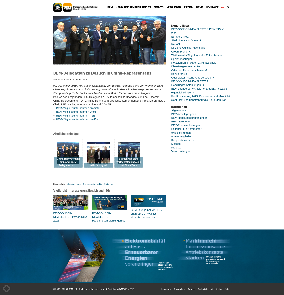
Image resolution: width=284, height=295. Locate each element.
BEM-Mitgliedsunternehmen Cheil (76, 111)
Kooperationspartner (183, 140)
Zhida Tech (109, 184)
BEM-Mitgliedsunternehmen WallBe (77, 119)
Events (159, 7)
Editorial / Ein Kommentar (186, 128)
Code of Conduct (205, 289)
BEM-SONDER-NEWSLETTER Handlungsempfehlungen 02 (108, 217)
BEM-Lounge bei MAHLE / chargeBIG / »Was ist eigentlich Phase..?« (146, 213)
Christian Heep (74, 184)
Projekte (176, 147)
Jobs (227, 289)
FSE (84, 184)
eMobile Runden (181, 132)
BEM (110, 7)
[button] (228, 7)
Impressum (166, 289)
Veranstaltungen (181, 151)
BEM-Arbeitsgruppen (183, 114)
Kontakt (212, 7)
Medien (188, 7)
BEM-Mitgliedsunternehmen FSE (75, 115)
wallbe (100, 184)
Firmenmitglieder (181, 136)
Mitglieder (174, 7)
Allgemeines (178, 110)
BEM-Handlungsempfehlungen (189, 117)
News (199, 7)
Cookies (191, 289)
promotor (91, 184)
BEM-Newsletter (181, 121)
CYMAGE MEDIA (126, 289)
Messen (176, 143)
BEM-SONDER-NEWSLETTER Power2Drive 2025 (70, 217)
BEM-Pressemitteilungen (186, 125)
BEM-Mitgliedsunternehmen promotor (78, 108)
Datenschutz (179, 289)
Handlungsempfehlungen (133, 7)
